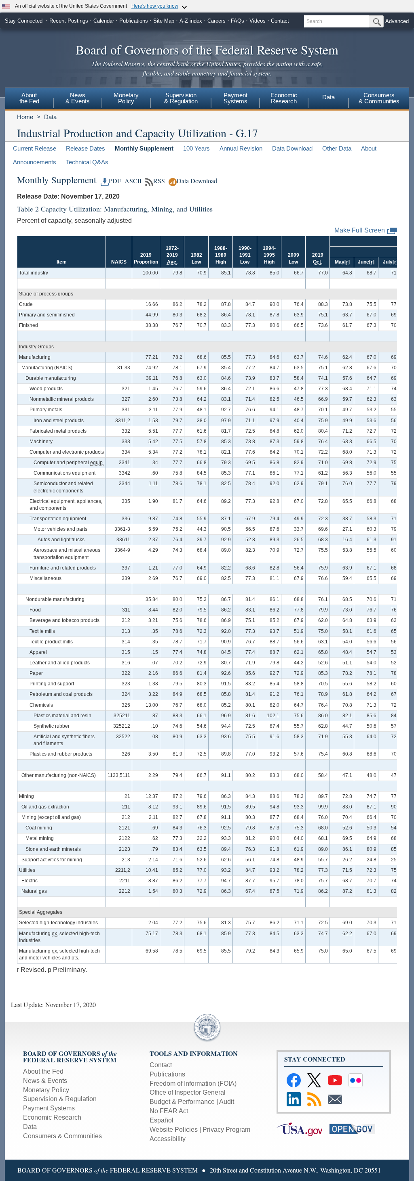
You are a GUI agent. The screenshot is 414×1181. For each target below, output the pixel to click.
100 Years (196, 148)
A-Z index (191, 21)
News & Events (45, 1080)
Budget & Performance (182, 1101)
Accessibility (168, 1138)
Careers (216, 21)
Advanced (397, 21)
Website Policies (174, 1129)
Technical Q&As (87, 162)
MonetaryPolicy (126, 98)
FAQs (237, 21)
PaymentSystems (235, 98)
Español (161, 1120)
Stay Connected (23, 21)
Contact (280, 21)
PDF (115, 180)
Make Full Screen (359, 230)
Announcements (34, 162)
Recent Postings (68, 21)
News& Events (77, 98)
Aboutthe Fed (29, 98)
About (368, 148)
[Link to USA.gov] (303, 1128)
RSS (159, 180)
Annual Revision (241, 148)
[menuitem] (29, 99)
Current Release (34, 148)
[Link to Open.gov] (355, 1128)
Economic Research (52, 1117)
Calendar (103, 21)
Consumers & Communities (62, 1136)
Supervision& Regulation (181, 98)
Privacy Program (226, 1129)
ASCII (132, 180)
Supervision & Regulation (60, 1098)
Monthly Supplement (144, 148)
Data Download (292, 148)
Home (25, 116)
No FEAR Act (169, 1111)
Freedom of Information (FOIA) (193, 1083)
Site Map (163, 21)
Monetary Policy (46, 1090)
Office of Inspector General (188, 1092)
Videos (257, 21)
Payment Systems (49, 1108)
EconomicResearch (283, 98)
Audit (226, 1101)
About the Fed (43, 1071)
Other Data (336, 148)
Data (328, 97)
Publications (133, 21)
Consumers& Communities (379, 98)
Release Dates (85, 148)
